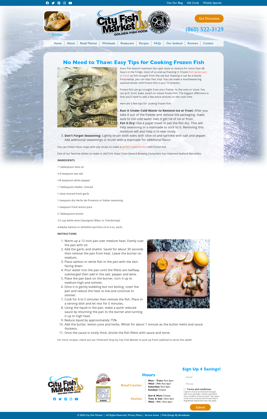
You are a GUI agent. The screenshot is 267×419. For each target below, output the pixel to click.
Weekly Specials (212, 2)
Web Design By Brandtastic (176, 415)
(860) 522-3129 (205, 29)
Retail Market (88, 43)
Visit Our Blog (175, 2)
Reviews (193, 43)
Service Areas (152, 415)
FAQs (157, 43)
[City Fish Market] (133, 10)
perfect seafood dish (134, 147)
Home (58, 43)
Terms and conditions (199, 389)
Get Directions (209, 18)
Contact (208, 43)
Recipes (144, 43)
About (71, 43)
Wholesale (108, 43)
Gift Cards (193, 2)
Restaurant (127, 43)
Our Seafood (174, 43)
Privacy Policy (135, 415)
